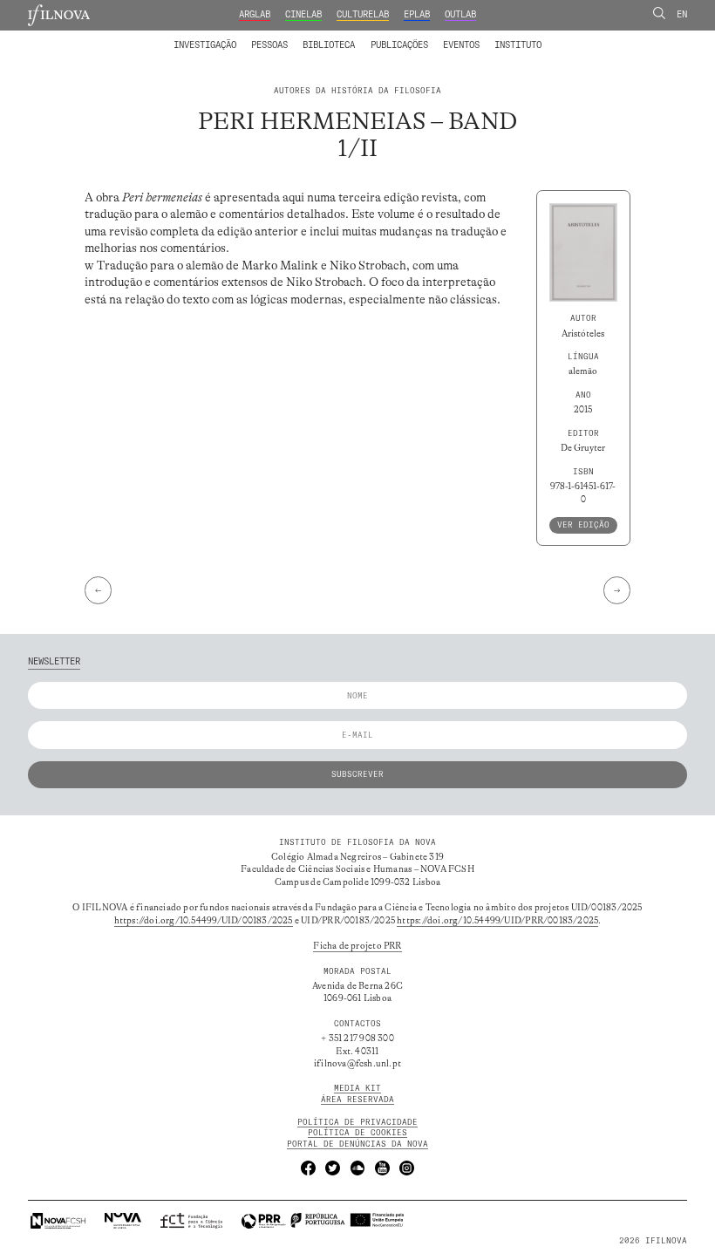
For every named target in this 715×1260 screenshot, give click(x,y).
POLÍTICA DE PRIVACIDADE (357, 1122)
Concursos (579, 37)
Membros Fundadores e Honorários (451, 37)
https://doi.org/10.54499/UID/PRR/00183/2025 (497, 921)
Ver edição (583, 524)
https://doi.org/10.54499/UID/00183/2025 (203, 921)
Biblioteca (329, 45)
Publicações (399, 45)
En (682, 14)
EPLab (417, 14)
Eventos (461, 45)
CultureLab (363, 14)
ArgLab (254, 14)
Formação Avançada (497, 37)
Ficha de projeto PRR (357, 946)
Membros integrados (230, 37)
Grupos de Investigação (383, 37)
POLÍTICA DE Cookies (357, 1132)
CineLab (303, 14)
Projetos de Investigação (251, 37)
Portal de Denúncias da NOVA (357, 1143)
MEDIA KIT (357, 1088)
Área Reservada (357, 1099)
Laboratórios (143, 37)
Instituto (517, 45)
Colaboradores (323, 37)
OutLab (460, 14)
